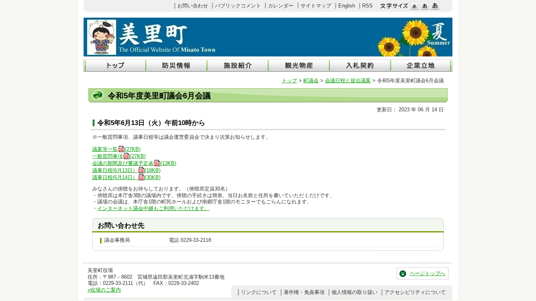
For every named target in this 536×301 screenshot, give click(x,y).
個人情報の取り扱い (354, 292)
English (346, 6)
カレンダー (281, 6)
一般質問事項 (119, 156)
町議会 (311, 80)
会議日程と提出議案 (348, 80)
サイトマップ (316, 6)
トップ (289, 80)
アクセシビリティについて (415, 292)
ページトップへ (427, 273)
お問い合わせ (192, 6)
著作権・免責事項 (304, 292)
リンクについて (259, 292)
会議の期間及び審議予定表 (134, 163)
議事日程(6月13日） (126, 170)
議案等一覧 (116, 149)
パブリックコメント (238, 6)
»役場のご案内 (104, 290)
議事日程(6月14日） (126, 177)
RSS (367, 6)
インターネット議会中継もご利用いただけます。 (153, 208)
